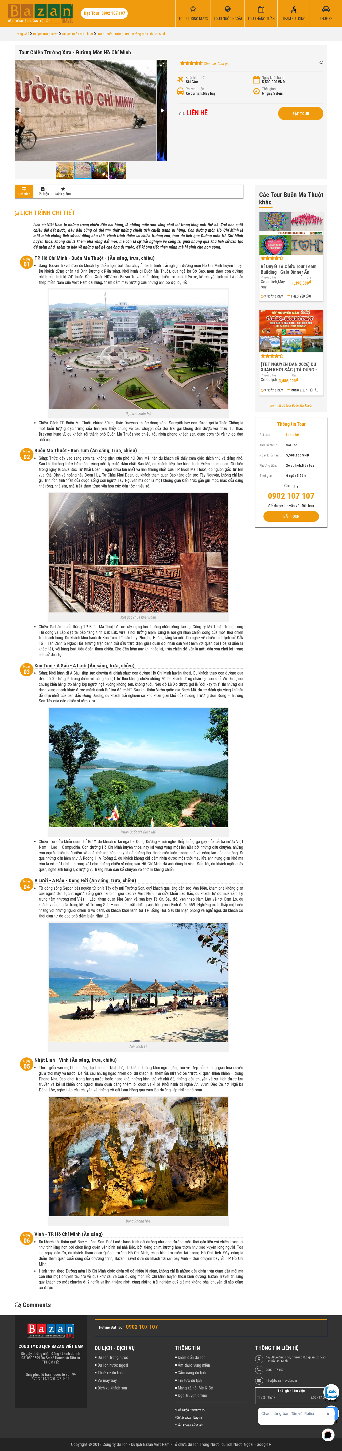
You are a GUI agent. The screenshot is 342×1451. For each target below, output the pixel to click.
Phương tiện (269, 277)
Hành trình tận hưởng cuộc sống (30, 21)
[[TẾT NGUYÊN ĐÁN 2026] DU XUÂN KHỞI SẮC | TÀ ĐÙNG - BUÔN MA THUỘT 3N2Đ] (291, 331)
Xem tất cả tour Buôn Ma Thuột (291, 406)
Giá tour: (265, 434)
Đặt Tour (300, 114)
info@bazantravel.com (281, 1381)
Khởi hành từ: (195, 77)
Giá (308, 277)
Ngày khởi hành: (273, 77)
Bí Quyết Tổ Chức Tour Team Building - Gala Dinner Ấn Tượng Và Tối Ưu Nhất (288, 272)
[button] (162, 64)
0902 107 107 (274, 1370)
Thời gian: (269, 89)
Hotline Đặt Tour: (112, 1327)
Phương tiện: (195, 89)
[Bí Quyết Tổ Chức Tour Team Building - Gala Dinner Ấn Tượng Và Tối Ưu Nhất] (291, 233)
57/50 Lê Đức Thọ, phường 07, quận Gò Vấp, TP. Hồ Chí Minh (296, 1359)
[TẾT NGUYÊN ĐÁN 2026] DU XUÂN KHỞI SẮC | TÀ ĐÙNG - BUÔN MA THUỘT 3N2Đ (289, 369)
